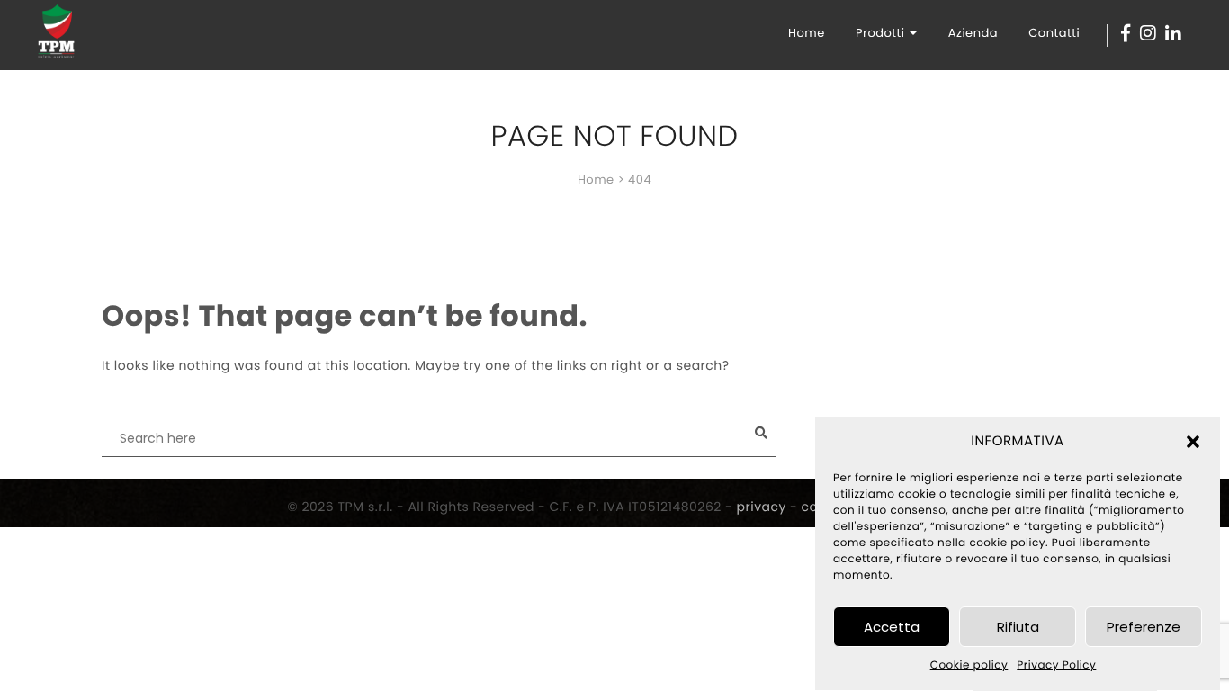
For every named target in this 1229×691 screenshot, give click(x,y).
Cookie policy (969, 666)
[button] (1193, 442)
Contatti (1054, 32)
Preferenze (1143, 626)
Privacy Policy (1056, 666)
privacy (761, 507)
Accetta (892, 626)
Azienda (973, 32)
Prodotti (882, 32)
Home (806, 32)
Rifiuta (1018, 626)
